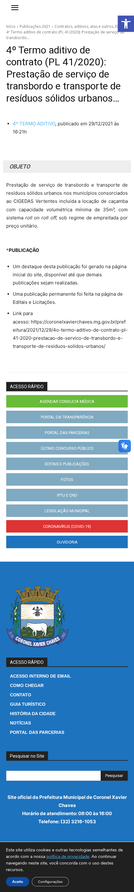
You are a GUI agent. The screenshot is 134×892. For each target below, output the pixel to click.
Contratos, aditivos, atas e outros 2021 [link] (89, 26)
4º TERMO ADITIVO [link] (34, 124)
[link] (126, 24)
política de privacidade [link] (67, 856)
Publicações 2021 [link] (35, 26)
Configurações (50, 881)
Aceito (17, 881)
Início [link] (11, 26)
